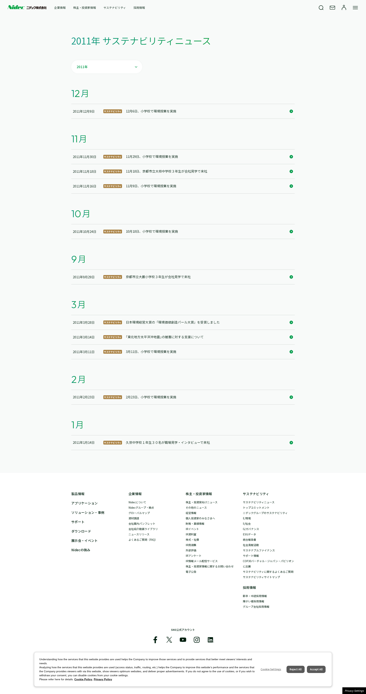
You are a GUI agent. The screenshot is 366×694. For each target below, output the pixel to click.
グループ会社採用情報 (256, 606)
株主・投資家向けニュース (202, 502)
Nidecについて (137, 502)
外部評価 (191, 550)
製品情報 (77, 493)
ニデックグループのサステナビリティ (265, 513)
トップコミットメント (256, 507)
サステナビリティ (115, 8)
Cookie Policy (83, 679)
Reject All (296, 669)
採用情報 (139, 8)
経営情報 (191, 513)
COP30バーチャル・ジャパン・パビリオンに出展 (268, 563)
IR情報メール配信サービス (202, 561)
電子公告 (191, 572)
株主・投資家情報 (84, 8)
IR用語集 (191, 545)
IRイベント (192, 529)
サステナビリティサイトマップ (261, 577)
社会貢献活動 (251, 545)
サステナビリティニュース (258, 502)
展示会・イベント (84, 540)
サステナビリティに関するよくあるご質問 (268, 572)
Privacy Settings (354, 690)
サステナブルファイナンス (259, 550)
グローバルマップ (139, 513)
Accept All (316, 669)
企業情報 (59, 8)
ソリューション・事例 (87, 512)
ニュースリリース (138, 534)
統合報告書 (249, 539)
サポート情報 (251, 556)
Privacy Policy (103, 679)
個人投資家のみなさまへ (200, 518)
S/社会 (247, 523)
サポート (77, 521)
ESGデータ (249, 534)
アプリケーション (84, 503)
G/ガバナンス (251, 529)
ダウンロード (81, 531)
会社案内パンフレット (141, 523)
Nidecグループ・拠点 (141, 507)
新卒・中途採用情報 (255, 596)
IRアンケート (193, 556)
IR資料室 (191, 534)
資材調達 (133, 518)
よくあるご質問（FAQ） (142, 539)
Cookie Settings (271, 669)
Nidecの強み (80, 549)
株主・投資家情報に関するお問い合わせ (210, 566)
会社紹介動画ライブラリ (143, 529)
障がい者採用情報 (253, 601)
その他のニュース (196, 507)
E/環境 (247, 518)
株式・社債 (192, 539)
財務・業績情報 (195, 523)
